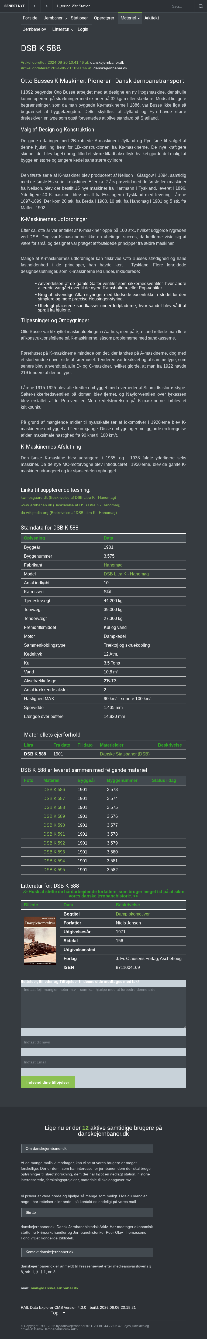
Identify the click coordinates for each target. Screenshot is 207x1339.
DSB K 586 (54, 789)
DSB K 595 (54, 869)
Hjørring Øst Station (59, 6)
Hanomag (113, 565)
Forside (30, 18)
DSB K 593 (54, 852)
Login (83, 29)
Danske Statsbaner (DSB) (125, 754)
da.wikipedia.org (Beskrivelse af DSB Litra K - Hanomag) (69, 512)
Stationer (79, 18)
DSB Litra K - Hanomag (126, 574)
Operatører (104, 18)
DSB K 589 (54, 816)
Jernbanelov (34, 29)
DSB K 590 (54, 825)
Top (54, 1313)
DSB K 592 (54, 843)
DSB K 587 (54, 798)
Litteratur (60, 29)
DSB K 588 (54, 807)
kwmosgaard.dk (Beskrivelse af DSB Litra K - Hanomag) (68, 497)
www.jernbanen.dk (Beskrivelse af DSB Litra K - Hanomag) (70, 505)
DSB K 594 (54, 861)
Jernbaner (53, 18)
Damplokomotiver (133, 914)
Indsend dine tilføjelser (47, 1082)
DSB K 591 (54, 834)
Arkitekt (151, 18)
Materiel (128, 18)
